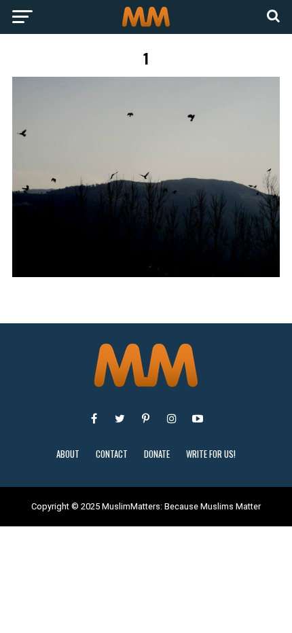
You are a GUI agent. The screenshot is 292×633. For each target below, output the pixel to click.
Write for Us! (211, 454)
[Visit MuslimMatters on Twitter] (120, 418)
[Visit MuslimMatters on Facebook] (94, 418)
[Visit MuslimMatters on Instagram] (172, 418)
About (67, 454)
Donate (157, 454)
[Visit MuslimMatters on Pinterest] (146, 418)
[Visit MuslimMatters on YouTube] (197, 418)
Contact (112, 454)
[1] (146, 273)
